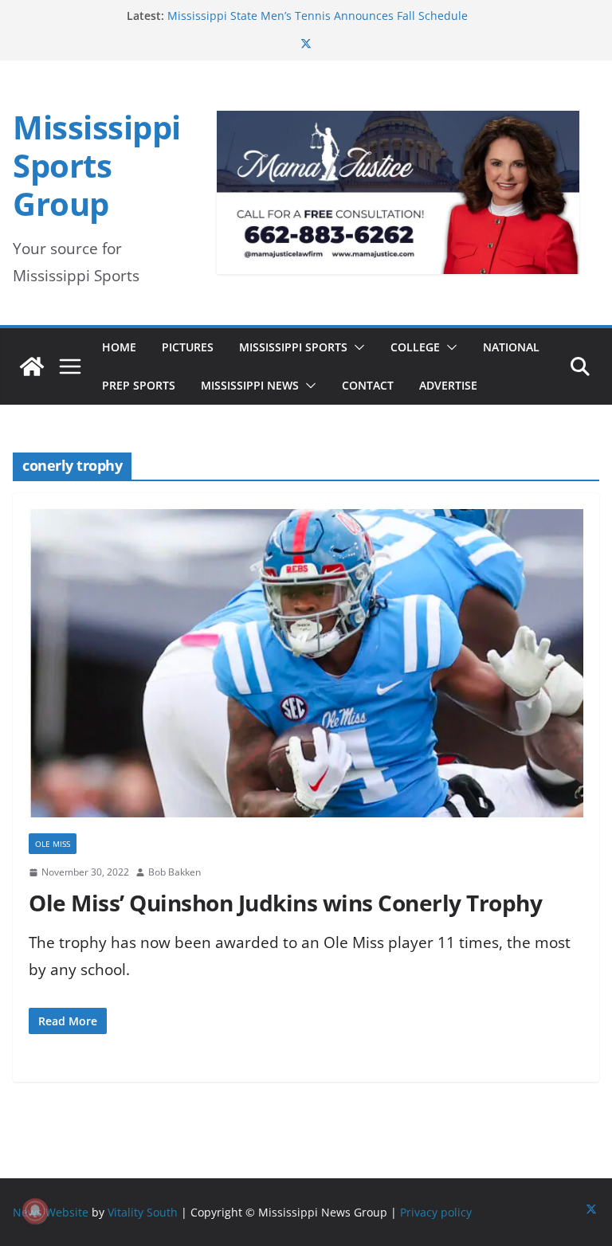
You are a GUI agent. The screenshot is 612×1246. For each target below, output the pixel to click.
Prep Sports (138, 385)
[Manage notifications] (35, 1211)
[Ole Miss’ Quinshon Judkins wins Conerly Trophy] (306, 671)
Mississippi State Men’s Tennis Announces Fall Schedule (317, 15)
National (511, 347)
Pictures (188, 347)
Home (119, 347)
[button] (356, 347)
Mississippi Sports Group (97, 165)
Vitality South (143, 1212)
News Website (50, 1212)
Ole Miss (52, 843)
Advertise (448, 385)
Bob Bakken (174, 872)
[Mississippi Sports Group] (32, 366)
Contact (368, 385)
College (415, 347)
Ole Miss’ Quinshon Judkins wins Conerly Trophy (285, 902)
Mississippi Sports (293, 347)
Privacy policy (436, 1212)
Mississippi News (250, 385)
